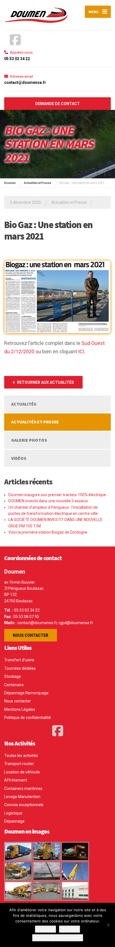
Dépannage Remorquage (26, 693)
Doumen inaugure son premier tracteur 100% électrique (57, 495)
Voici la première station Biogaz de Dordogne (47, 532)
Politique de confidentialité (27, 717)
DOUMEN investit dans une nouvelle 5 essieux (48, 501)
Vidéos (18, 458)
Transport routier (19, 763)
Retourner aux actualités (45, 382)
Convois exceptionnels (24, 804)
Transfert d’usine (19, 660)
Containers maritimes (23, 788)
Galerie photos (29, 440)
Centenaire (14, 685)
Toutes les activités (21, 755)
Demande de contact (57, 103)
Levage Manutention (22, 796)
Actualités (23, 404)
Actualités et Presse (69, 202)
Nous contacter (30, 635)
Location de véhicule (22, 772)
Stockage (12, 676)
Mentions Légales (19, 709)
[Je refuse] (108, 925)
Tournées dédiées (20, 668)
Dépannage (14, 821)
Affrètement (15, 780)
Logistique (13, 813)
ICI (81, 351)
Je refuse (69, 929)
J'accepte (45, 929)
